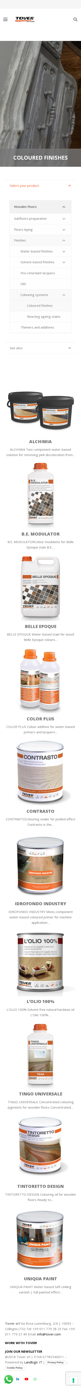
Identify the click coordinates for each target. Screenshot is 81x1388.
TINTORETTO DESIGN (40, 1186)
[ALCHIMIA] (40, 400)
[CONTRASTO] (40, 770)
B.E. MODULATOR (40, 534)
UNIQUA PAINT (40, 1279)
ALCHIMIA (40, 441)
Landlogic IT (33, 1362)
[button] (5, 19)
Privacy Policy (56, 1362)
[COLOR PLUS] (40, 677)
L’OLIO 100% (40, 1001)
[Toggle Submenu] (63, 206)
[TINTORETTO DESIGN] (40, 1145)
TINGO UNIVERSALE (40, 1094)
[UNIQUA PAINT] (40, 1238)
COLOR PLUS (40, 719)
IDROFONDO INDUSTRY (40, 904)
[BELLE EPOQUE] (40, 585)
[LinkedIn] (18, 1379)
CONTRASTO (40, 811)
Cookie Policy (14, 1367)
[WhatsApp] (35, 1379)
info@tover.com (49, 1334)
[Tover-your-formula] (25, 19)
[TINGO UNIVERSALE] (40, 1053)
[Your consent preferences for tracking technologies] (73, 1380)
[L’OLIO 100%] (40, 960)
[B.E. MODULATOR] (40, 493)
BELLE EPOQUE (40, 626)
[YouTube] (26, 1379)
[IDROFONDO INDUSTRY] (40, 862)
